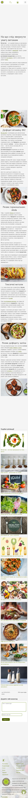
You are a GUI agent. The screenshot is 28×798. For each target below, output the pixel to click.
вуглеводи (10, 58)
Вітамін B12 (4, 133)
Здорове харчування (5, 773)
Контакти (18, 768)
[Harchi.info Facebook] (14, 760)
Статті (3, 768)
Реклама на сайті (20, 766)
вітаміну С (10, 371)
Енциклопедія (5, 766)
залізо (20, 351)
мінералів (15, 50)
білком (12, 213)
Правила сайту (20, 763)
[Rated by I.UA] (4, 796)
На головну (5, 763)
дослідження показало (10, 301)
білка (6, 59)
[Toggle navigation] (25, 2)
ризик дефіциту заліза (15, 347)
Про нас (18, 772)
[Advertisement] (14, 19)
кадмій (11, 298)
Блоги (3, 770)
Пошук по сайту (20, 770)
